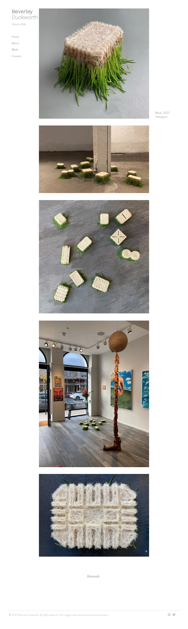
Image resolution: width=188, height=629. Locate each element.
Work (15, 49)
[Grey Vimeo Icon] (174, 614)
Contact (16, 56)
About (15, 43)
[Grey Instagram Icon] (169, 614)
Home (15, 37)
